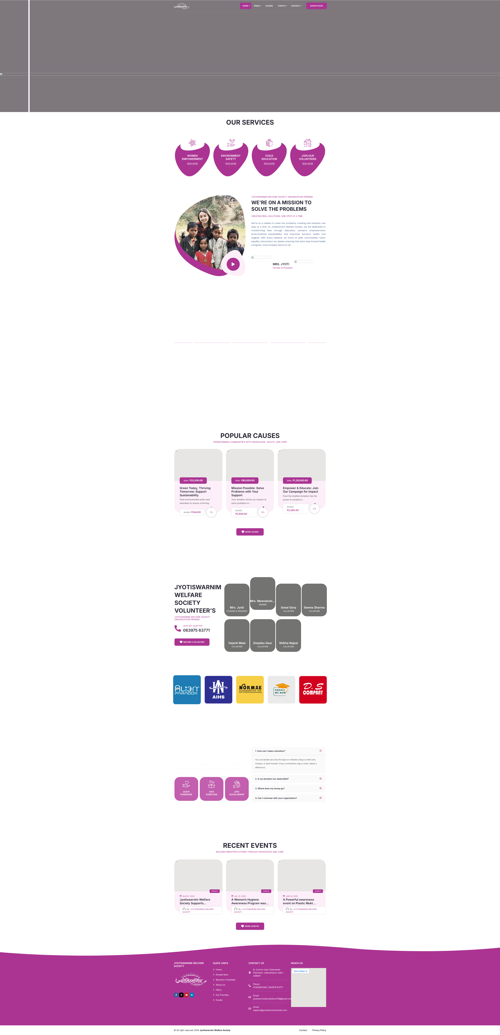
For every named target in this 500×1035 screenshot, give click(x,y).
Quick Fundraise (186, 793)
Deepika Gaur (262, 643)
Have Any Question (192, 626)
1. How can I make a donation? (270, 751)
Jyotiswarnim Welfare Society (215, 1030)
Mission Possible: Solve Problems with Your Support (247, 491)
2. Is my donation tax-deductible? (272, 779)
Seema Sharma (314, 607)
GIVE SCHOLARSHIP (236, 793)
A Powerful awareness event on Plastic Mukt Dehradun (298, 903)
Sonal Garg (288, 607)
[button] (288, 751)
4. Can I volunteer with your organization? (276, 798)
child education (269, 157)
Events (215, 891)
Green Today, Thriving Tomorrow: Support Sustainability (195, 491)
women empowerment (192, 157)
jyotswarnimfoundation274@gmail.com (272, 998)
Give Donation (211, 793)
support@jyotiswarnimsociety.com (270, 1010)
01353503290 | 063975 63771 (268, 987)
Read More (192, 163)
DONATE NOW (316, 6)
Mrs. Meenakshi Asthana (267, 601)
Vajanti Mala (237, 643)
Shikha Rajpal (288, 643)
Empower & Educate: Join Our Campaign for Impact (300, 489)
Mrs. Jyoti (237, 607)
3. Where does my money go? (270, 788)
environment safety (230, 157)
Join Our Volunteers (307, 157)
